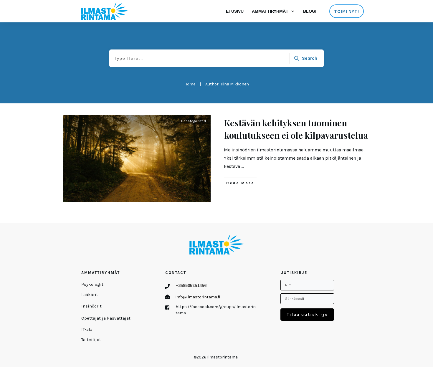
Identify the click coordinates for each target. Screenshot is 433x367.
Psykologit (92, 284)
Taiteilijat (91, 339)
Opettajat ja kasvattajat (105, 318)
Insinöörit (91, 306)
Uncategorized (193, 121)
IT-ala (86, 329)
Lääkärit (89, 294)
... (242, 166)
